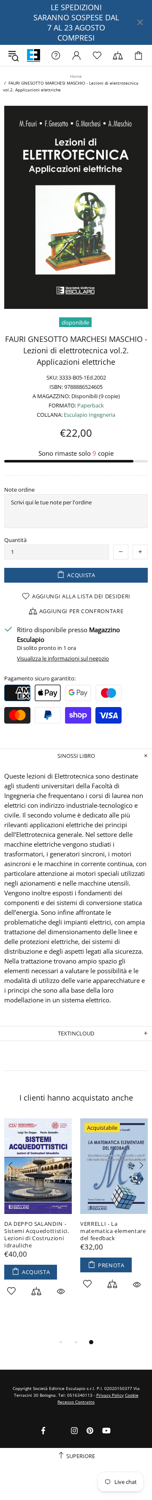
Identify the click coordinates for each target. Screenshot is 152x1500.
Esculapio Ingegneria (89, 414)
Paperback (90, 405)
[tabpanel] (38, 1217)
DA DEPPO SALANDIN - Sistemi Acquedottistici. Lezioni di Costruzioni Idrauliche (36, 1234)
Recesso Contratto (76, 1402)
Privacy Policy (110, 1395)
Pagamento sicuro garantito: (40, 678)
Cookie (131, 1395)
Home (76, 76)
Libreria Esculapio (33, 55)
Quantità (15, 540)
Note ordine (19, 489)
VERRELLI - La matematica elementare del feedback (113, 1231)
